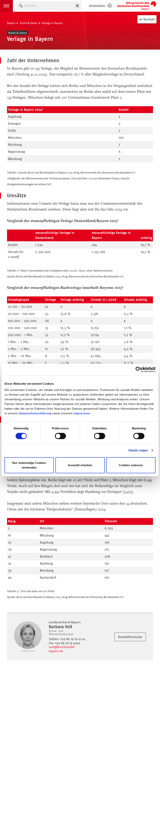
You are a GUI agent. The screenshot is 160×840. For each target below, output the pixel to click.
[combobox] (49, 6)
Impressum (82, 413)
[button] (6, 6)
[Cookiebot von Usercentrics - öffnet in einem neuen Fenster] (138, 369)
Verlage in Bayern (52, 23)
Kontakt (148, 19)
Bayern (11, 23)
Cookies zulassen (131, 465)
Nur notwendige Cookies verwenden (29, 465)
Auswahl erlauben (80, 465)
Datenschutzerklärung (35, 413)
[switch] (60, 436)
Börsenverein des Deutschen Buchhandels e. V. (136, 6)
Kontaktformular (130, 637)
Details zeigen (138, 450)
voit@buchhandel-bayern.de (62, 649)
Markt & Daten (28, 23)
